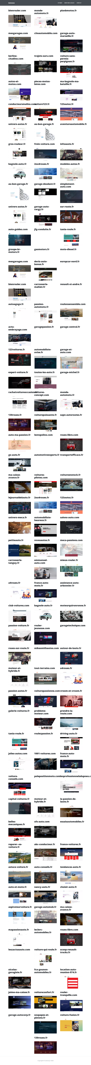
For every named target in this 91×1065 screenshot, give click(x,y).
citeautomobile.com (45, 33)
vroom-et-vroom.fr (71, 690)
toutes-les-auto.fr (44, 372)
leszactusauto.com (19, 949)
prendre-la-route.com (66, 712)
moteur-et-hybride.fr (14, 669)
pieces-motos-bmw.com (42, 83)
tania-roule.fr (68, 229)
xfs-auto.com (42, 821)
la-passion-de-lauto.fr (68, 800)
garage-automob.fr (45, 906)
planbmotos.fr (68, 10)
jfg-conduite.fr (42, 229)
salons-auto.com (69, 517)
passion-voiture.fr (18, 625)
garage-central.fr (70, 326)
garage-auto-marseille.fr (67, 34)
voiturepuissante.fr (45, 414)
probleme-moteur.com (41, 712)
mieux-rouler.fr (69, 560)
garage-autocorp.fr (19, 1014)
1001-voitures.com (45, 753)
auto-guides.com (18, 229)
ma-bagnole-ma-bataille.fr (69, 83)
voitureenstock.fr (70, 474)
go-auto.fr (14, 454)
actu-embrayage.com (17, 328)
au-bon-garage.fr (44, 124)
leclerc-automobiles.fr (42, 931)
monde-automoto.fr (41, 12)
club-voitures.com (18, 605)
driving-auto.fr (68, 733)
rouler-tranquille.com (68, 993)
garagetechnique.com (72, 625)
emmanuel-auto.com (40, 561)
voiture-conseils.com (15, 777)
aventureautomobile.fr (73, 124)
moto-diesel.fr (68, 249)
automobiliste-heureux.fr (42, 519)
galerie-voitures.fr (19, 710)
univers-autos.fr (17, 124)
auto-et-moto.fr (17, 886)
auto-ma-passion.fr (19, 434)
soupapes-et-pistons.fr (41, 1016)
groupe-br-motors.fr (14, 250)
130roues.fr (15, 414)
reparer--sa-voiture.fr (15, 845)
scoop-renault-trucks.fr (68, 951)
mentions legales (69, 2)
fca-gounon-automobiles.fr (42, 971)
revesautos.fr (42, 540)
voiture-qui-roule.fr (45, 949)
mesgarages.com (18, 33)
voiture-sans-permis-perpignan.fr (67, 58)
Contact (79, 2)
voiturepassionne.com (47, 690)
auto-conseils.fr (43, 866)
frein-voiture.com (44, 143)
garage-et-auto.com (66, 351)
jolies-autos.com (17, 753)
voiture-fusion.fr (69, 1014)
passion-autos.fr (17, 690)
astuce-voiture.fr (18, 866)
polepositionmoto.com (47, 776)
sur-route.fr (67, 206)
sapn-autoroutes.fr (71, 414)
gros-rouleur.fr (17, 143)
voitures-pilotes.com (41, 476)
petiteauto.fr (15, 540)
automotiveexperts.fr (46, 454)
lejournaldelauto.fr (19, 497)
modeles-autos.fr (70, 163)
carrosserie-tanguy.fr (15, 561)
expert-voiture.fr (18, 372)
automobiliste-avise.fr (42, 351)
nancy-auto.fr (42, 886)
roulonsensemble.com (73, 304)
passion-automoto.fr (41, 305)
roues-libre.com (69, 434)
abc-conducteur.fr (44, 844)
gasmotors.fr (41, 249)
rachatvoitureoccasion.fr (22, 392)
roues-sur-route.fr (18, 648)
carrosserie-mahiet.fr (41, 285)
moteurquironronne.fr (73, 605)
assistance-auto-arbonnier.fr (69, 584)
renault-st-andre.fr (71, 284)
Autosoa (11, 3)
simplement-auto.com (67, 185)
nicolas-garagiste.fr (15, 971)
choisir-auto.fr (68, 886)
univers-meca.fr (17, 517)
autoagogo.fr (16, 304)
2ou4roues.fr (41, 163)
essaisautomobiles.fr (72, 821)
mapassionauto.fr (18, 929)
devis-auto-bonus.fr (40, 263)
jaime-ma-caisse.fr (19, 992)
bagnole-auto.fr (17, 163)
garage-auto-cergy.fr (41, 208)
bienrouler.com (17, 10)
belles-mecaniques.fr (16, 823)
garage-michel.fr (69, 372)
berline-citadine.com (15, 57)
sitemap (60, 2)
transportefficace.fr (71, 454)
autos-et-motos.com (14, 83)
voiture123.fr (42, 104)
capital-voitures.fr (19, 798)
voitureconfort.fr (44, 992)
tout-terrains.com (44, 668)
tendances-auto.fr (70, 866)
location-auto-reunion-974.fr (68, 971)
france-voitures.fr (70, 844)
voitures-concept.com (41, 393)
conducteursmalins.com (22, 104)
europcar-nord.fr (69, 261)
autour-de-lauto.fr (70, 648)
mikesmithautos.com (46, 648)
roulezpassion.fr (43, 733)
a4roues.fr (14, 582)
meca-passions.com (71, 540)
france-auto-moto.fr (41, 584)
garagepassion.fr (44, 326)
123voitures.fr (16, 349)
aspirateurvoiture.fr (20, 906)
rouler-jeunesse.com (42, 627)
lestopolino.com (43, 434)
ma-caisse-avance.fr (14, 476)
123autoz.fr (67, 104)
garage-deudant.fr (45, 183)
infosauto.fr (67, 143)
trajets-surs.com (43, 55)
